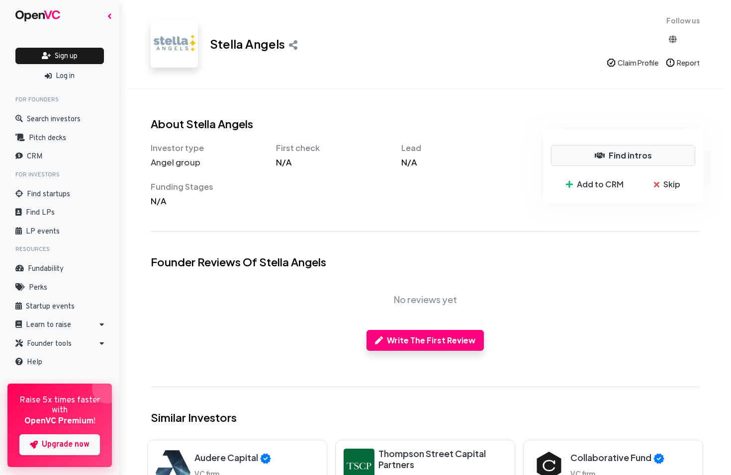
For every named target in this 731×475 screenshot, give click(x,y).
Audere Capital (226, 457)
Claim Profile (638, 62)
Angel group (175, 162)
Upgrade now (66, 445)
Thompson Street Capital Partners (432, 459)
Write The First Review (431, 340)
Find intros (630, 155)
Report (688, 62)
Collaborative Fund (610, 457)
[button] (59, 325)
